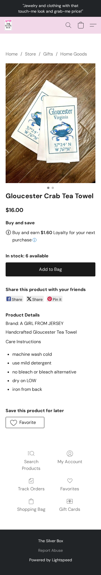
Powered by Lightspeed (50, 559)
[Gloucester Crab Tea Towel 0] (50, 123)
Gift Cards (69, 509)
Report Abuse (50, 550)
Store (30, 54)
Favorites (69, 489)
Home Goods (73, 54)
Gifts (48, 54)
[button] (8, 25)
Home (12, 54)
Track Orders (31, 489)
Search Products (31, 465)
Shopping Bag (31, 509)
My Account (70, 462)
